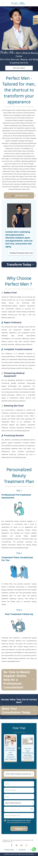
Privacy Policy (26, 822)
